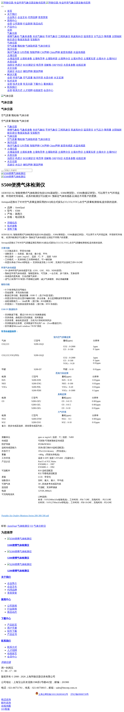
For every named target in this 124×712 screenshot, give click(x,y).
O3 (31, 526)
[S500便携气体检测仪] (19, 538)
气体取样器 (31, 139)
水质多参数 (69, 158)
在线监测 (81, 158)
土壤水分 (101, 152)
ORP (54, 158)
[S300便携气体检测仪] (19, 551)
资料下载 (12, 229)
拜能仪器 (6, 662)
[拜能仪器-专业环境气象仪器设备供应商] (62, 2)
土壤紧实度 (89, 152)
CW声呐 (44, 145)
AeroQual (12, 526)
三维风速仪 (64, 129)
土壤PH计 (111, 152)
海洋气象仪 (13, 145)
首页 (9, 11)
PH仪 (60, 158)
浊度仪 (11, 158)
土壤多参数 (26, 152)
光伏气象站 (39, 129)
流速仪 (11, 164)
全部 (9, 23)
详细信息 (12, 222)
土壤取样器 (51, 152)
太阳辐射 (117, 129)
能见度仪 (12, 133)
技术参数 (12, 226)
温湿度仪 (88, 129)
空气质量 (12, 139)
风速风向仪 (77, 129)
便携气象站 (13, 129)
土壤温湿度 (13, 152)
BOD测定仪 (29, 158)
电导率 (39, 158)
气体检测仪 (23, 526)
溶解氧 (47, 158)
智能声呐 (35, 145)
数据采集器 (24, 133)
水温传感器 (79, 145)
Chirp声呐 (55, 145)
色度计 (18, 158)
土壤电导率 (39, 152)
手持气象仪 (51, 129)
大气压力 (98, 129)
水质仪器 (12, 155)
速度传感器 (66, 145)
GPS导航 (24, 145)
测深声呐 (38, 164)
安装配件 (35, 133)
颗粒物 (21, 139)
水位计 (18, 164)
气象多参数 (26, 129)
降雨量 (107, 129)
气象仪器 (12, 126)
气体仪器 (12, 136)
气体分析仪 (44, 139)
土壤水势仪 (77, 152)
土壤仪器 (12, 148)
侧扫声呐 (28, 164)
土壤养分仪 (64, 152)
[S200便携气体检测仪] (19, 564)
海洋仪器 (12, 142)
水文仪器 (12, 161)
